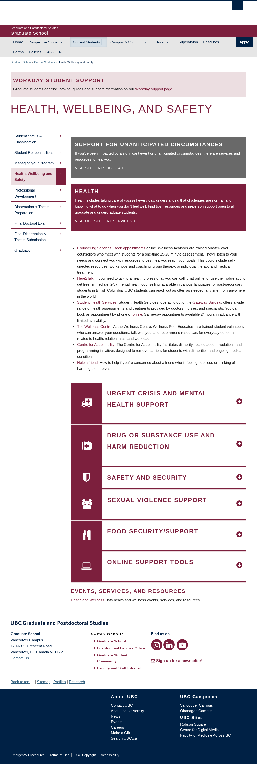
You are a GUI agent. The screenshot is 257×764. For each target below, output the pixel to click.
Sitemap (43, 682)
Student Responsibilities (33, 152)
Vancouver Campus (196, 705)
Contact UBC (122, 705)
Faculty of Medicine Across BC (205, 735)
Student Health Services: (97, 302)
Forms (18, 52)
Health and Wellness (87, 600)
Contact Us (20, 658)
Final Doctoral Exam (31, 223)
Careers (117, 727)
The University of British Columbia (22, 13)
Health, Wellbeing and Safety (33, 176)
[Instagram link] (156, 644)
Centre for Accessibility (96, 344)
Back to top (20, 682)
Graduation (23, 250)
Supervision (188, 42)
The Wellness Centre (94, 326)
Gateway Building (206, 302)
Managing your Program (34, 163)
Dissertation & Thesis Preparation (31, 210)
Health (80, 200)
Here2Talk (85, 278)
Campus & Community (128, 42)
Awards (162, 42)
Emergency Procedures (28, 755)
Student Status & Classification (28, 139)
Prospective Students (45, 42)
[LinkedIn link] (169, 644)
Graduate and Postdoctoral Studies (128, 624)
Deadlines (211, 42)
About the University (127, 711)
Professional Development (25, 193)
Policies (35, 52)
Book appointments (129, 248)
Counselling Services (94, 248)
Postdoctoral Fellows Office (121, 648)
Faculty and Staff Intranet (119, 668)
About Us (54, 52)
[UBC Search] (237, 5)
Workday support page (153, 89)
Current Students (86, 42)
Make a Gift (120, 733)
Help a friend (87, 362)
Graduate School (21, 62)
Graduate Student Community (112, 658)
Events (116, 722)
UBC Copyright (85, 755)
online (137, 314)
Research (77, 682)
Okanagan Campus (196, 711)
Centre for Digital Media (199, 730)
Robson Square (193, 724)
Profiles (59, 682)
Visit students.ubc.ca (98, 168)
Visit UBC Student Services (103, 221)
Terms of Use (59, 755)
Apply (244, 42)
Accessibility (110, 755)
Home (18, 42)
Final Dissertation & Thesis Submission (30, 237)
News (115, 716)
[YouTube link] (182, 644)
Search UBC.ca (124, 738)
